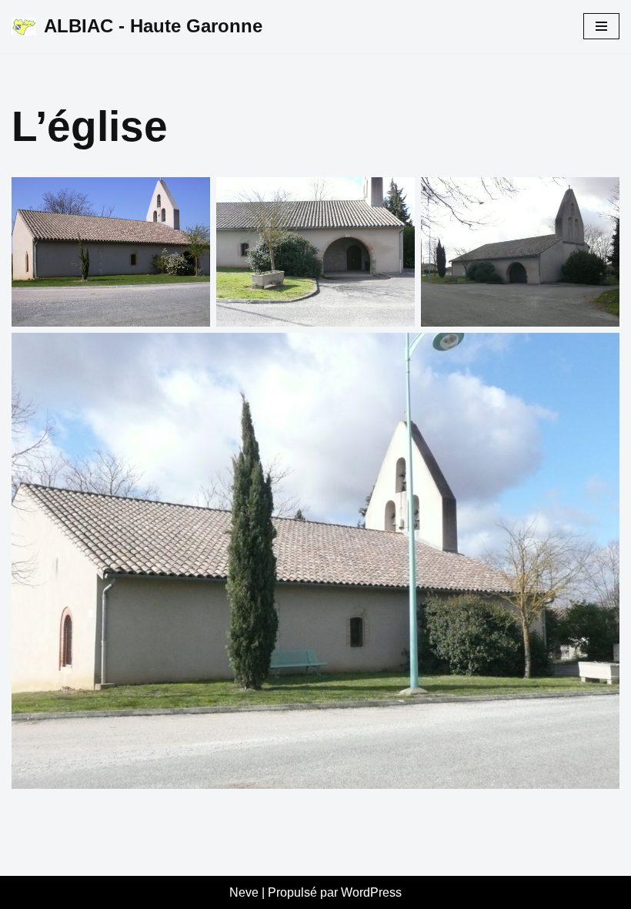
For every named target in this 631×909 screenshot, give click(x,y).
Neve (244, 892)
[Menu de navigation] (601, 26)
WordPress (371, 892)
